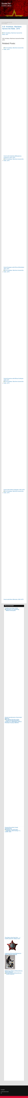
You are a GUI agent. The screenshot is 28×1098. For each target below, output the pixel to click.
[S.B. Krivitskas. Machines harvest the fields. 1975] (13, 34)
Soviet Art (6, 3)
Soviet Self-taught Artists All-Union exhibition (6, 23)
